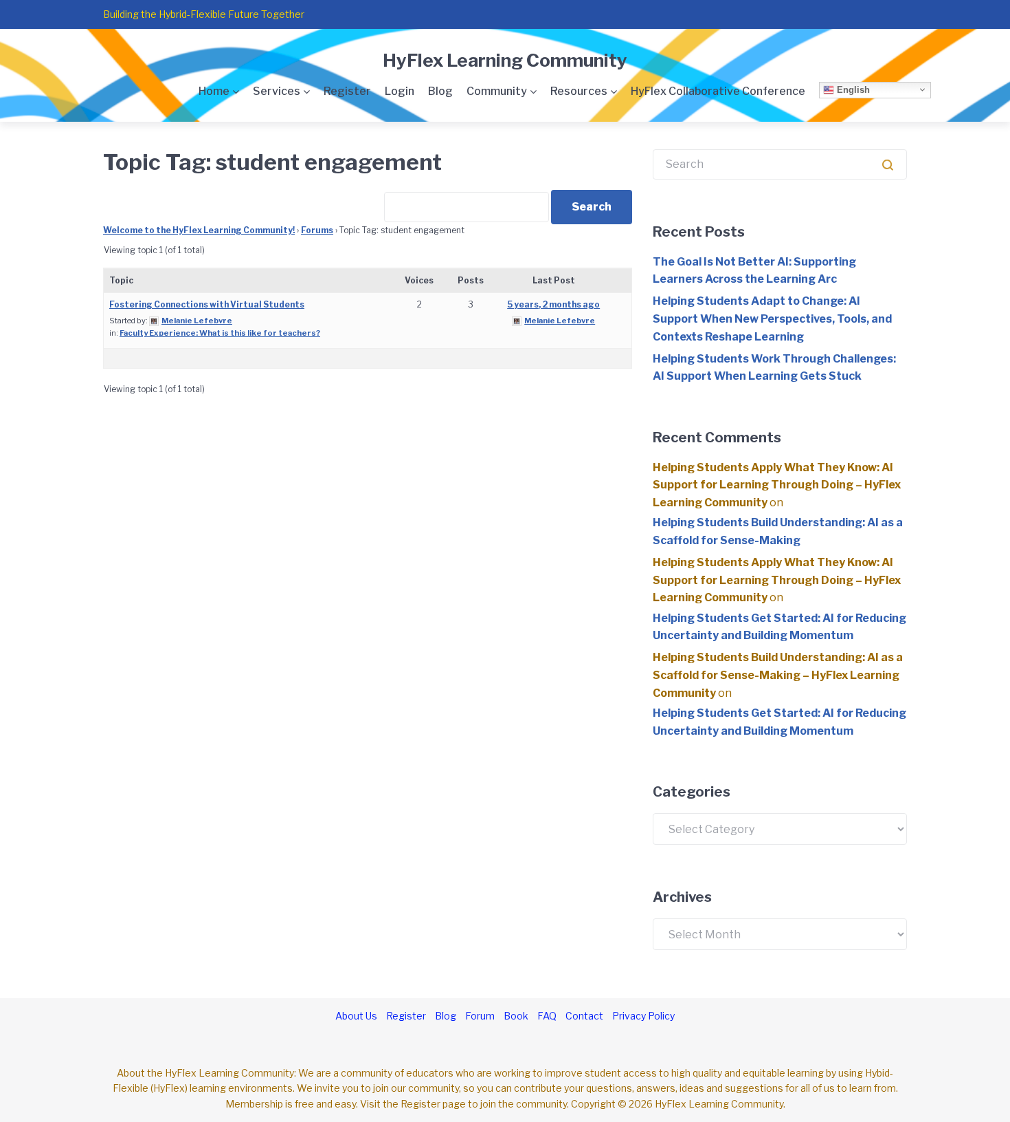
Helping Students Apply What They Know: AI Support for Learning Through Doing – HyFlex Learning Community (777, 485)
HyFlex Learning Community (505, 60)
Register (347, 91)
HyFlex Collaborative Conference (718, 91)
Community (497, 91)
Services (276, 91)
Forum (480, 1016)
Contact (584, 1016)
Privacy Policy (643, 1016)
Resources (578, 91)
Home (214, 91)
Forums (317, 230)
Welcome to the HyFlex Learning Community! (199, 230)
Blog (440, 91)
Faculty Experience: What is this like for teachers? (220, 333)
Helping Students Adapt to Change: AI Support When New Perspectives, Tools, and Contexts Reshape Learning (772, 318)
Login (399, 91)
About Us (356, 1016)
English (852, 89)
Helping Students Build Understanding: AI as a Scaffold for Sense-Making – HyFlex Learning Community (778, 675)
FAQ (547, 1016)
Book (516, 1016)
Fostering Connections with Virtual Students (206, 304)
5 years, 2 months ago (553, 304)
